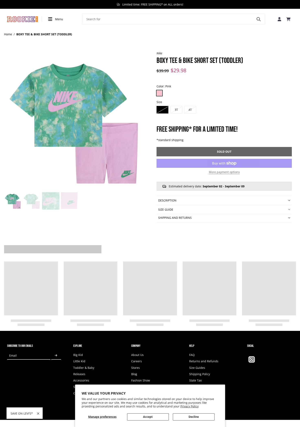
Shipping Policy (199, 374)
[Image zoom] (73, 121)
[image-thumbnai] (12, 201)
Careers (136, 361)
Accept (148, 417)
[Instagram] (251, 359)
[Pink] (159, 93)
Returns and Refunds (203, 361)
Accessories (81, 380)
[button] (224, 151)
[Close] (38, 413)
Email (13, 355)
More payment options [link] (224, 172)
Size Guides (197, 368)
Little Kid (79, 361)
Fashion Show (140, 380)
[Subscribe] (56, 355)
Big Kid (78, 355)
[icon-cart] (288, 19)
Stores (135, 368)
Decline (194, 417)
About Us (137, 355)
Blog (134, 374)
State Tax (195, 380)
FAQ (192, 355)
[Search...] (258, 19)
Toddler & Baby (83, 368)
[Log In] (279, 19)
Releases (79, 374)
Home (8, 34)
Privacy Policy (189, 406)
